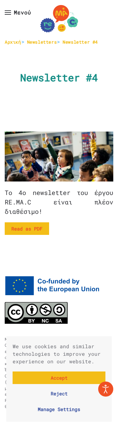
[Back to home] (59, 18)
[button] (18, 12)
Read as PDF (26, 228)
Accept (59, 378)
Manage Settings (59, 409)
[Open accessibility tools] (105, 389)
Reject (59, 393)
